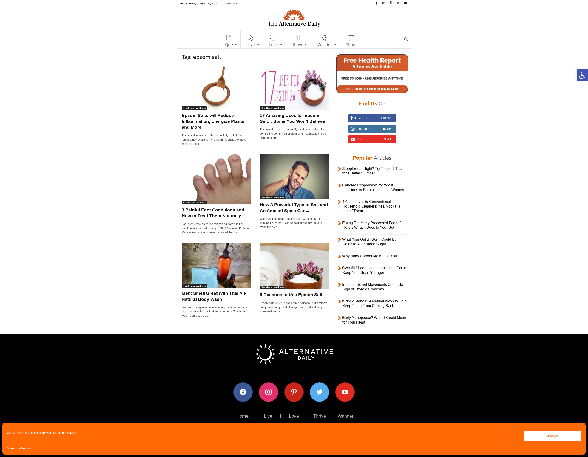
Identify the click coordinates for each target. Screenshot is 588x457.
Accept (552, 436)
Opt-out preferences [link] (19, 448)
